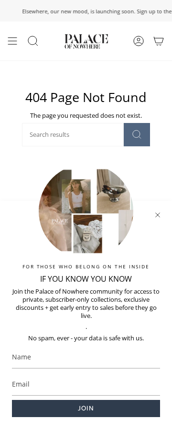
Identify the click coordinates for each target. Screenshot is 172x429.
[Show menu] (12, 41)
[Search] (137, 134)
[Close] (157, 215)
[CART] (158, 41)
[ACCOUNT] (138, 41)
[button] (33, 41)
